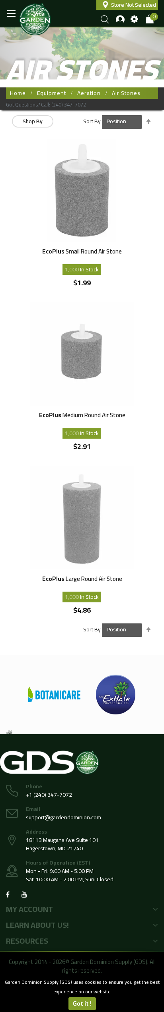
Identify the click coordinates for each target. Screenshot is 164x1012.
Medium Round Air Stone (82, 416)
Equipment (51, 93)
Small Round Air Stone (82, 252)
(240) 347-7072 (68, 104)
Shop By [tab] (33, 121)
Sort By (92, 121)
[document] (82, 993)
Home (18, 93)
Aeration (89, 93)
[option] (72, 694)
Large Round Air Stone (82, 579)
